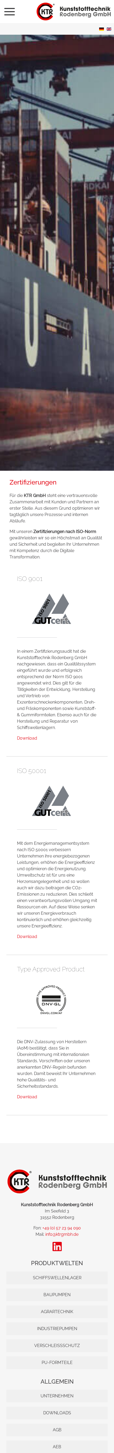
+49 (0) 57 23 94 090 (61, 1227)
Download (27, 738)
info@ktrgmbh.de (61, 1234)
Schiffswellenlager (57, 1277)
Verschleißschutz (57, 1345)
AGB (57, 1429)
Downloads (57, 1412)
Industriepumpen (57, 1328)
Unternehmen (57, 1395)
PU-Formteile (57, 1362)
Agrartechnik (57, 1311)
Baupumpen (57, 1294)
